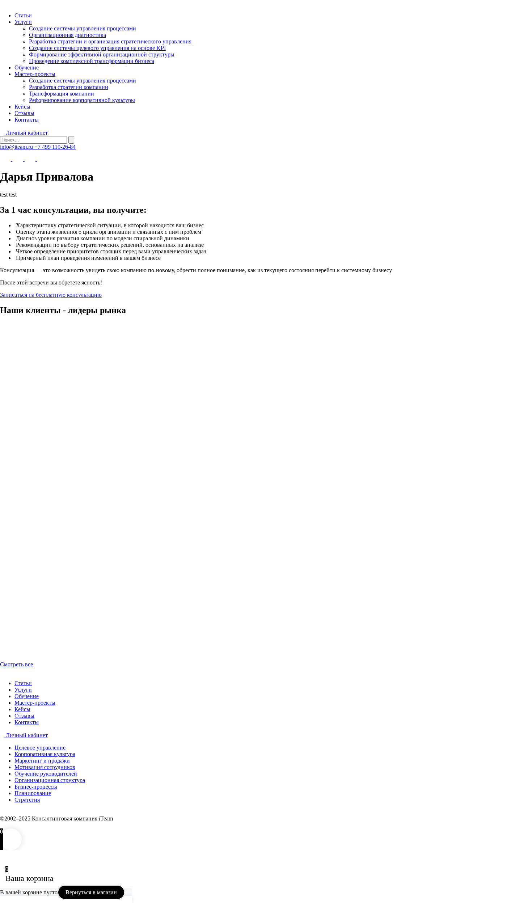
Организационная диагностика (67, 35)
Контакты (26, 120)
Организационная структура (49, 780)
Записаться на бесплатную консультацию (51, 295)
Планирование (32, 793)
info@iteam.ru (17, 147)
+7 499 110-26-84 (55, 147)
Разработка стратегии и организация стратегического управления (110, 41)
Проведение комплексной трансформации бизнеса (91, 61)
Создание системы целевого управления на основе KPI (97, 48)
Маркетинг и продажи (42, 761)
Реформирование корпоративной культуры (82, 100)
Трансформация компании (61, 93)
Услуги (23, 22)
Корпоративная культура (44, 754)
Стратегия (27, 800)
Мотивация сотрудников (44, 767)
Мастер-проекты (34, 74)
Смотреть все (16, 664)
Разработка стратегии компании (68, 87)
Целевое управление (40, 747)
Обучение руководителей (45, 774)
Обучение (26, 67)
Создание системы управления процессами (82, 28)
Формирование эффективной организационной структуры (101, 54)
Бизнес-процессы (35, 787)
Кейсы (22, 107)
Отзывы (24, 113)
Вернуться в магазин (91, 892)
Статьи (23, 15)
